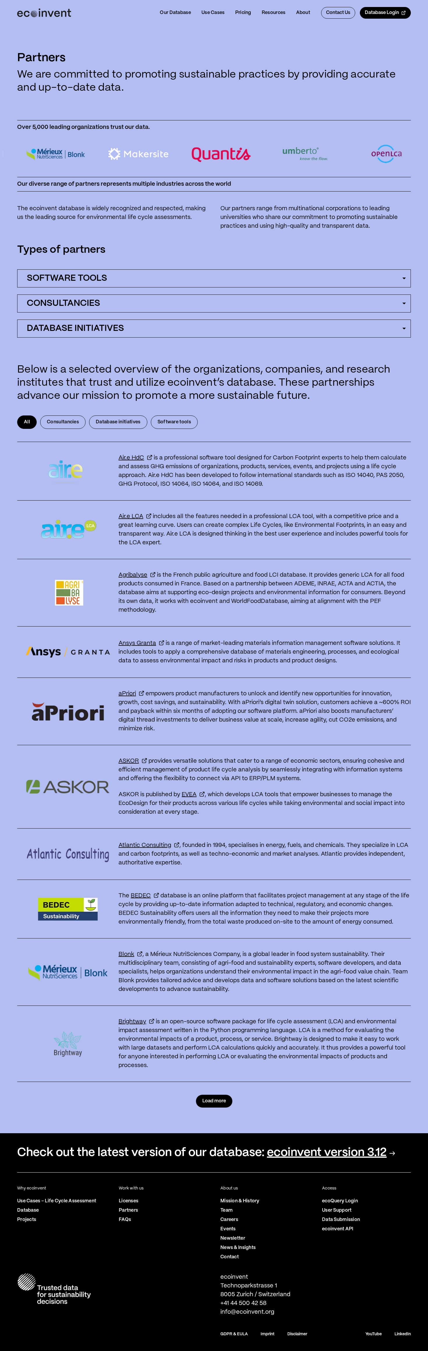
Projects (26, 1219)
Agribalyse (133, 575)
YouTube (373, 1334)
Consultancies (63, 422)
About (303, 12)
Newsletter (232, 1238)
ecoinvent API (337, 1229)
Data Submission (341, 1219)
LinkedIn (403, 1334)
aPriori (127, 693)
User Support (336, 1210)
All (27, 422)
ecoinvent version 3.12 (327, 1152)
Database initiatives (118, 422)
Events (228, 1229)
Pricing (243, 12)
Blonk (126, 954)
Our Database (175, 12)
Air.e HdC (131, 458)
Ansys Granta (137, 643)
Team (226, 1210)
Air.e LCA (131, 516)
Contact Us (338, 12)
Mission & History (239, 1201)
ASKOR (129, 761)
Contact (229, 1257)
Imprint (268, 1334)
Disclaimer (297, 1334)
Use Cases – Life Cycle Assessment (56, 1201)
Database (28, 1210)
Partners (128, 1210)
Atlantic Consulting (145, 845)
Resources (274, 12)
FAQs (125, 1219)
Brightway (132, 1021)
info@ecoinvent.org (247, 1312)
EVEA (189, 794)
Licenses (128, 1201)
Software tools (174, 422)
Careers (229, 1219)
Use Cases (213, 12)
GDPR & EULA (234, 1334)
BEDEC (141, 896)
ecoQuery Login (340, 1201)
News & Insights (238, 1247)
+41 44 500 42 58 (243, 1303)
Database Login (382, 12)
